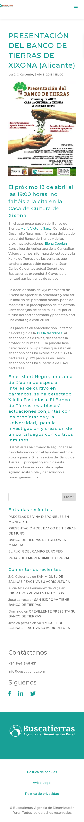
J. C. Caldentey (24, 74)
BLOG (59, 74)
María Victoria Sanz (36, 228)
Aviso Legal (42, 783)
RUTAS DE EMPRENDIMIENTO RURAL (39, 558)
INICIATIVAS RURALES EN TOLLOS (36, 593)
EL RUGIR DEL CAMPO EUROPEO (35, 551)
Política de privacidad (42, 794)
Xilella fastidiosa (50, 333)
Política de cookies (42, 772)
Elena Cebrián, (56, 243)
